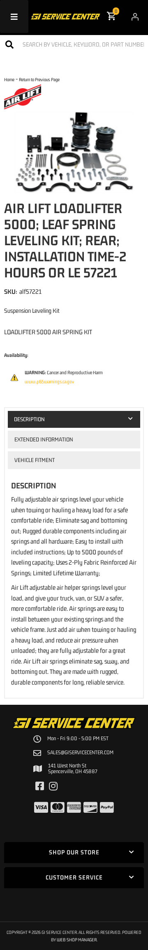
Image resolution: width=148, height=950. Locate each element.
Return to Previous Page (39, 79)
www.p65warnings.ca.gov (49, 382)
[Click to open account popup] (135, 16)
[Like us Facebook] (39, 786)
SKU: (10, 291)
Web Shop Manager (77, 939)
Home (9, 79)
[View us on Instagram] (53, 786)
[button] (74, 44)
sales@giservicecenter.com (80, 752)
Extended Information (43, 439)
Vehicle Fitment (34, 460)
